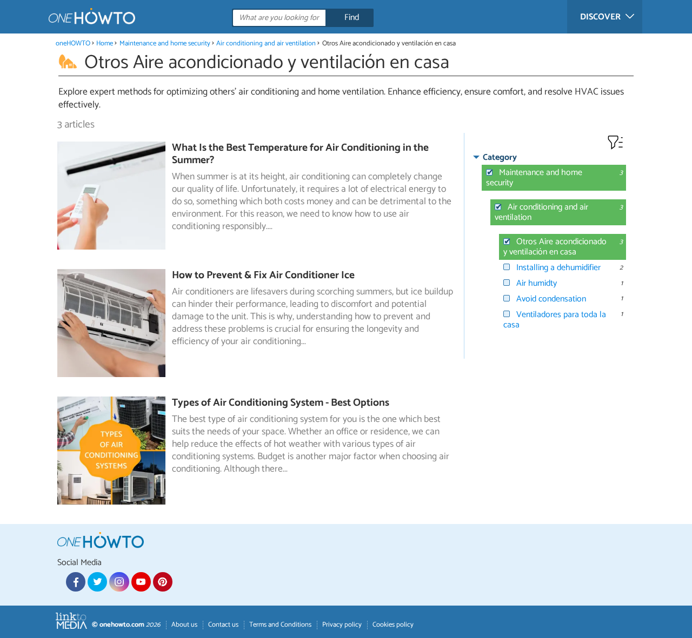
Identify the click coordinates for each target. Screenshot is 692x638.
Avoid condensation (551, 299)
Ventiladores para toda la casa (554, 319)
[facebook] (75, 582)
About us (184, 625)
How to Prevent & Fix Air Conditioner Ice (263, 275)
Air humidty (536, 283)
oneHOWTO (73, 43)
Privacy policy (342, 625)
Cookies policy (393, 625)
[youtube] (141, 582)
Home (104, 43)
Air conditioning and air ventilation (266, 43)
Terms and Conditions (280, 625)
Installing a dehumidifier (558, 267)
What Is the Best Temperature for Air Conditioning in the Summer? (300, 154)
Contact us (223, 625)
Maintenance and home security (164, 43)
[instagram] (119, 582)
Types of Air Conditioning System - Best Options (280, 403)
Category (500, 157)
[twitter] (97, 582)
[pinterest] (162, 582)
